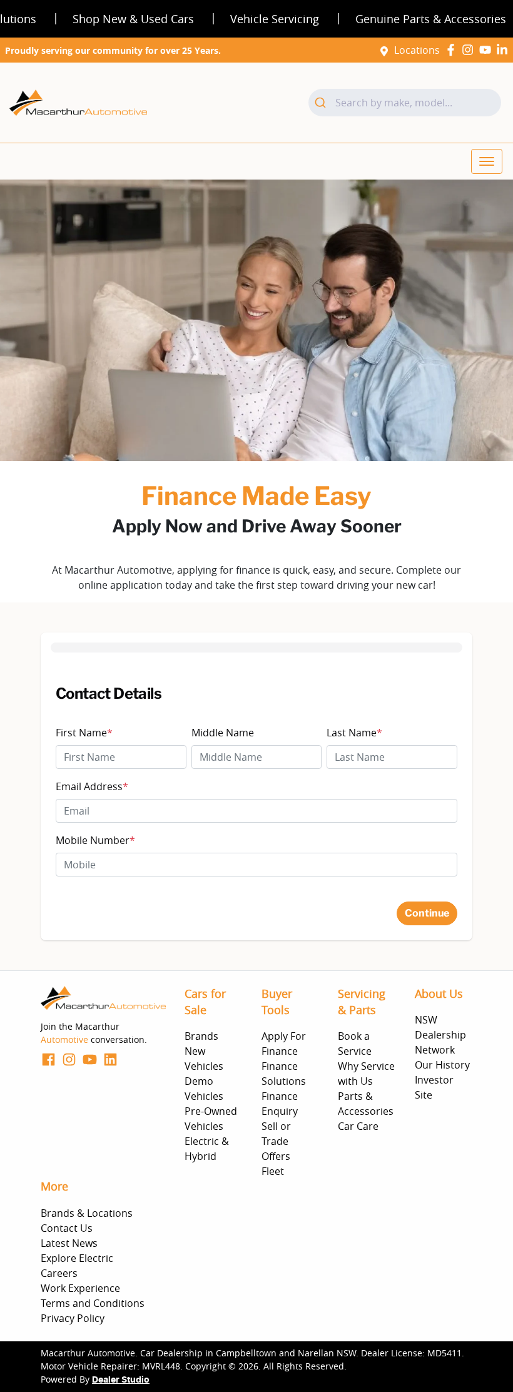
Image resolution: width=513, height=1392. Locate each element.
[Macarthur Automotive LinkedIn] (504, 50)
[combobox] (404, 102)
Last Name (354, 732)
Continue (427, 913)
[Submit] (321, 102)
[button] (486, 161)
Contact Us (67, 1228)
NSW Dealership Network (440, 1035)
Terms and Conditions (93, 1303)
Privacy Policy (72, 1318)
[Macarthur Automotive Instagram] (470, 50)
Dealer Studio (121, 1380)
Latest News (69, 1243)
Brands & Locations (87, 1213)
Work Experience (80, 1288)
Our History (442, 1065)
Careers (59, 1273)
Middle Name (222, 732)
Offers (276, 1156)
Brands (201, 1036)
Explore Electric (77, 1258)
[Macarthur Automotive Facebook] (453, 50)
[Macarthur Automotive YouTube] (487, 50)
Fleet (273, 1171)
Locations (417, 50)
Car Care (358, 1126)
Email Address (92, 786)
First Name (84, 732)
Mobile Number (95, 840)
